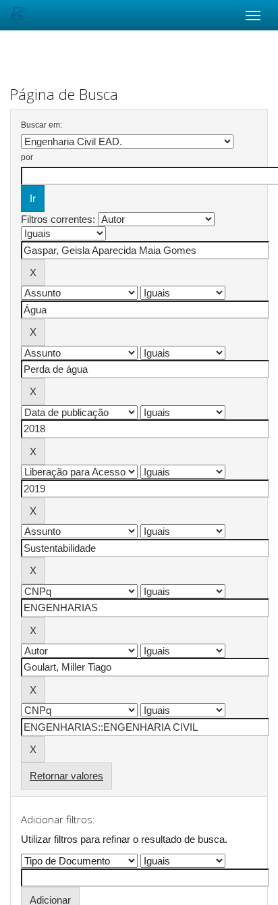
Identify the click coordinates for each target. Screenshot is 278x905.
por (27, 157)
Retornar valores (66, 775)
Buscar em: (41, 125)
